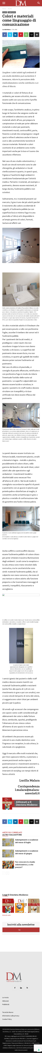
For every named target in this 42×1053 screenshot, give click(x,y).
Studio (10, 8)
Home (4, 8)
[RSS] (27, 988)
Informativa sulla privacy (10, 1016)
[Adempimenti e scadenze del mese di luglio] (8, 842)
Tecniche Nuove (7, 1012)
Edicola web (6, 915)
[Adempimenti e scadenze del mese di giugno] (8, 854)
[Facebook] (14, 988)
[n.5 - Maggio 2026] (34, 906)
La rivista (5, 997)
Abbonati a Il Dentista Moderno (26, 803)
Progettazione (11, 12)
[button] (38, 3)
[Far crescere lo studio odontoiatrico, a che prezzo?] (8, 865)
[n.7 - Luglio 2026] (7, 804)
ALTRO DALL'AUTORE (12, 835)
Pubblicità (5, 1004)
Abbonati (5, 1001)
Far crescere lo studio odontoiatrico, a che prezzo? (25, 864)
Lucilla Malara (6, 29)
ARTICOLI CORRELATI (12, 832)
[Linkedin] (21, 988)
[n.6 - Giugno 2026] (21, 906)
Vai (19, 930)
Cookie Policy (7, 1019)
